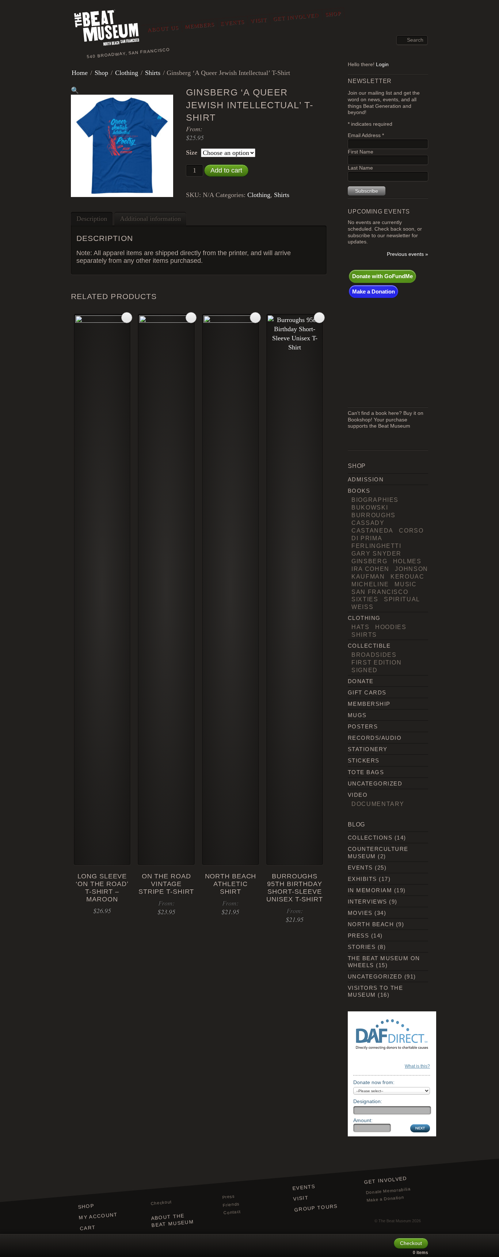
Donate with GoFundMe (382, 276)
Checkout (161, 1203)
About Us (163, 28)
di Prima (366, 538)
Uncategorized (375, 783)
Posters (363, 726)
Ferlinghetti (376, 545)
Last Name (360, 168)
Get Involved (296, 17)
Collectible (369, 646)
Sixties (364, 599)
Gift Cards (367, 692)
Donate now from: (374, 1082)
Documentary (377, 803)
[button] (75, 90)
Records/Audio (374, 738)
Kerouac (407, 576)
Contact (232, 1212)
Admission (366, 479)
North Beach (371, 924)
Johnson (411, 568)
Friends (231, 1205)
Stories (362, 947)
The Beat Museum (394, 1221)
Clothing (126, 72)
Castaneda (372, 530)
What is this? (417, 1066)
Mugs (357, 715)
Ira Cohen (370, 568)
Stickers (364, 760)
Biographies (375, 499)
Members (199, 25)
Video (357, 795)
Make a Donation (373, 291)
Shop (333, 14)
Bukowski (369, 507)
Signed (364, 670)
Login (382, 64)
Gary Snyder (376, 553)
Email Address (366, 135)
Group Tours (316, 1207)
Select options (191, 317)
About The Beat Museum (172, 1220)
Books (359, 491)
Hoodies (391, 627)
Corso (411, 530)
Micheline (370, 584)
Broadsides (373, 654)
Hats (360, 627)
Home (80, 72)
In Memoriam (370, 890)
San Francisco (379, 591)
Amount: (363, 1120)
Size (191, 152)
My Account (98, 1216)
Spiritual (402, 599)
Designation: (367, 1101)
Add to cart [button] (126, 317)
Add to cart (226, 170)
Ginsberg (369, 561)
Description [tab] (91, 218)
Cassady (368, 522)
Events (232, 23)
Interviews (367, 901)
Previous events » (407, 254)
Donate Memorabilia (388, 1191)
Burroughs (373, 515)
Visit (258, 20)
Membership (369, 704)
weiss (362, 606)
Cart (88, 1227)
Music (405, 584)
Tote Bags (366, 772)
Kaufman (368, 576)
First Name (360, 152)
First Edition (376, 662)
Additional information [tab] (150, 218)
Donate (361, 681)
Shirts (152, 72)
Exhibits (362, 879)
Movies (360, 913)
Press (358, 935)
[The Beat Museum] (107, 28)
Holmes (407, 561)
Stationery (368, 749)
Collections (370, 837)
